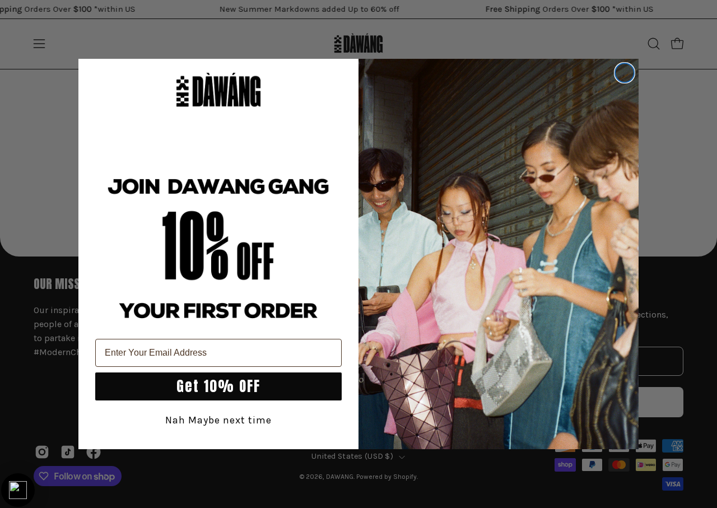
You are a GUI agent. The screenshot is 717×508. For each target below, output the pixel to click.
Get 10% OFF (218, 386)
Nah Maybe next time (218, 420)
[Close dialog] (624, 72)
